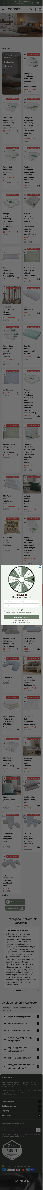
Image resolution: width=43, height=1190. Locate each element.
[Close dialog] (39, 566)
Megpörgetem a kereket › (21, 617)
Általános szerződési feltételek (21, 622)
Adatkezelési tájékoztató (20, 620)
